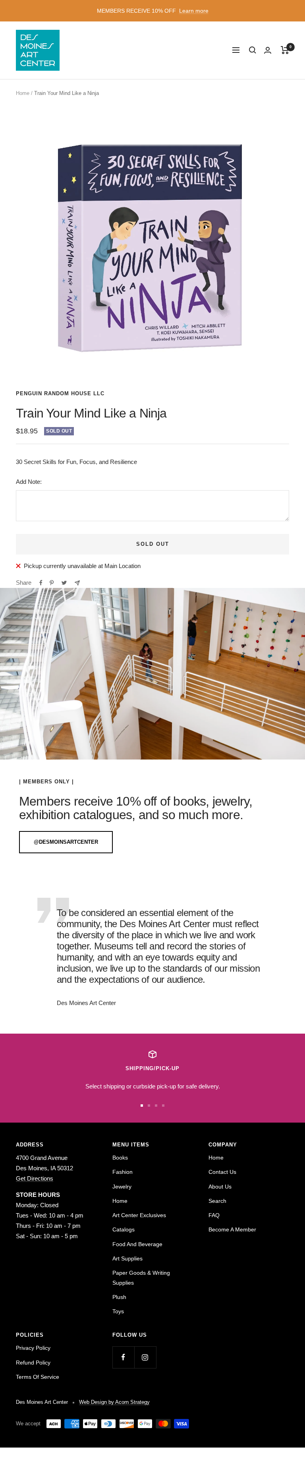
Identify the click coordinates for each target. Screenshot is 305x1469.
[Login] (267, 50)
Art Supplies (127, 1258)
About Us (220, 1186)
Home (22, 93)
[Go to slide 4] (163, 1105)
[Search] (252, 50)
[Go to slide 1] (142, 1105)
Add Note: (29, 481)
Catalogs (123, 1229)
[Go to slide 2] (149, 1105)
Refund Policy (33, 1362)
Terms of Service (37, 1377)
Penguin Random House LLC (60, 393)
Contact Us (222, 1172)
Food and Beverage (137, 1244)
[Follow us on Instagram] (145, 1357)
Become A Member (232, 1229)
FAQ (214, 1215)
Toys (118, 1311)
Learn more (193, 11)
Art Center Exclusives (139, 1215)
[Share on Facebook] (40, 583)
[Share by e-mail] (77, 583)
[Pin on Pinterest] (52, 583)
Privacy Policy (33, 1348)
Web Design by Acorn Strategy (114, 1402)
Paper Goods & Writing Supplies (141, 1277)
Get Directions (34, 1178)
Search (217, 1201)
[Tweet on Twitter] (64, 583)
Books (120, 1157)
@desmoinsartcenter (66, 842)
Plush (119, 1297)
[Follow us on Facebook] (123, 1357)
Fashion (122, 1172)
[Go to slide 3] (156, 1105)
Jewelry (121, 1186)
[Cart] (285, 50)
